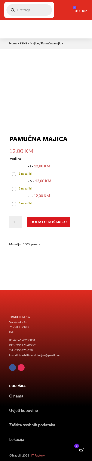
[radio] (31, 169)
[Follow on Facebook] (12, 367)
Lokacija (16, 439)
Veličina (15, 158)
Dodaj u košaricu (48, 222)
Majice (34, 43)
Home (13, 43)
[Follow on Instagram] (21, 367)
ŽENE (23, 43)
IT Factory (38, 455)
